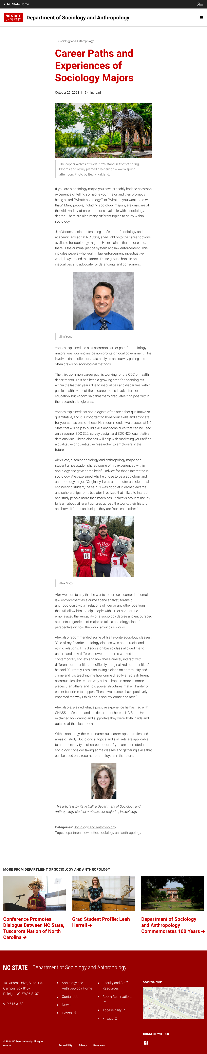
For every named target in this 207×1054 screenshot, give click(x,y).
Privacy (83, 1045)
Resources (99, 1045)
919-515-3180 (13, 1004)
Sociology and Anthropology (95, 827)
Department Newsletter (81, 833)
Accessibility (65, 1045)
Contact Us (70, 997)
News (66, 1005)
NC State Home (18, 4)
